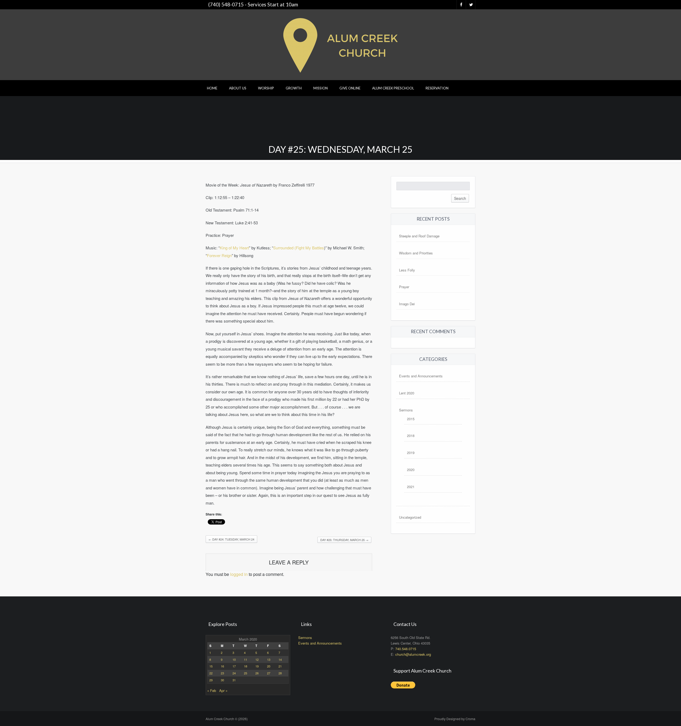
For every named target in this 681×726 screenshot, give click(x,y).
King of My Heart (234, 247)
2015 (410, 418)
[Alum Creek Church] (340, 44)
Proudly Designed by (454, 718)
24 (234, 673)
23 (222, 673)
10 (234, 659)
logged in (239, 574)
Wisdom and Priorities (416, 252)
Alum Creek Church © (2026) (227, 718)
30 (222, 680)
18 (245, 666)
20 (268, 666)
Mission (320, 88)
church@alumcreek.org (413, 654)
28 (280, 673)
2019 (410, 452)
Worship (266, 88)
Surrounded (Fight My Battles (298, 247)
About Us (237, 88)
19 (257, 666)
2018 (410, 435)
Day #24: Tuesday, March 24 (231, 539)
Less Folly (407, 270)
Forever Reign (219, 255)
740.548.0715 (405, 648)
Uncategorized (410, 517)
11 (245, 659)
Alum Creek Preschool (393, 88)
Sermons (406, 409)
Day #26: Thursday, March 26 (344, 540)
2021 (410, 486)
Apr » (223, 690)
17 (234, 666)
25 (245, 673)
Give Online (349, 88)
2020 (410, 469)
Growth (294, 88)
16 (222, 666)
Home (212, 88)
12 (257, 659)
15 (211, 666)
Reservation (437, 88)
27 (268, 673)
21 (280, 666)
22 (211, 673)
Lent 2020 (406, 392)
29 (211, 680)
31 (234, 680)
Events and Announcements (421, 375)
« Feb (211, 690)
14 (280, 659)
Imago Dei (407, 303)
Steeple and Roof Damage (419, 235)
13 (268, 659)
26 (257, 673)
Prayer (404, 286)
